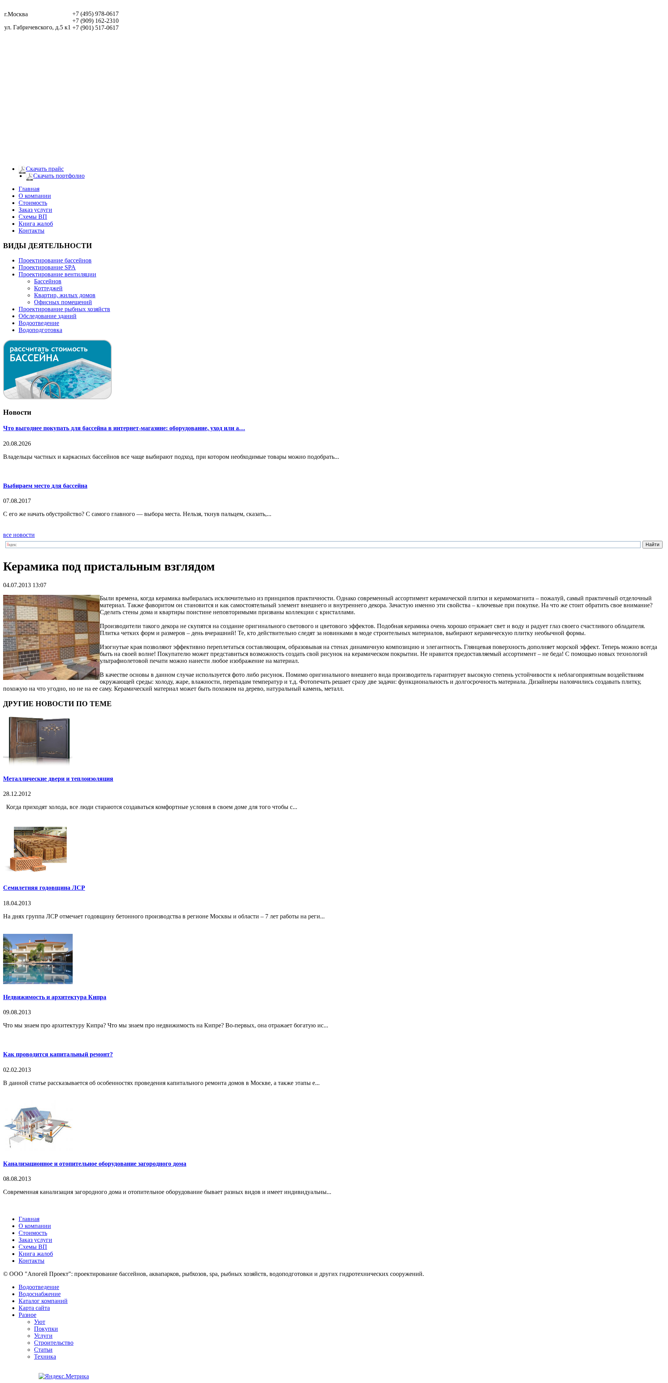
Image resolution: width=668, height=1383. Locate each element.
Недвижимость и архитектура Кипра (54, 997)
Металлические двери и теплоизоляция (58, 778)
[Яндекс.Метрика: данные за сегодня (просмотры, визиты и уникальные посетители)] (64, 1376)
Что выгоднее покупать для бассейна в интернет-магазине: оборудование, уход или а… (124, 428)
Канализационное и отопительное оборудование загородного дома (94, 1163)
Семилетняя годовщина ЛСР (44, 887)
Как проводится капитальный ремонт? (58, 1054)
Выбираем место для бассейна (45, 485)
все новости (19, 534)
